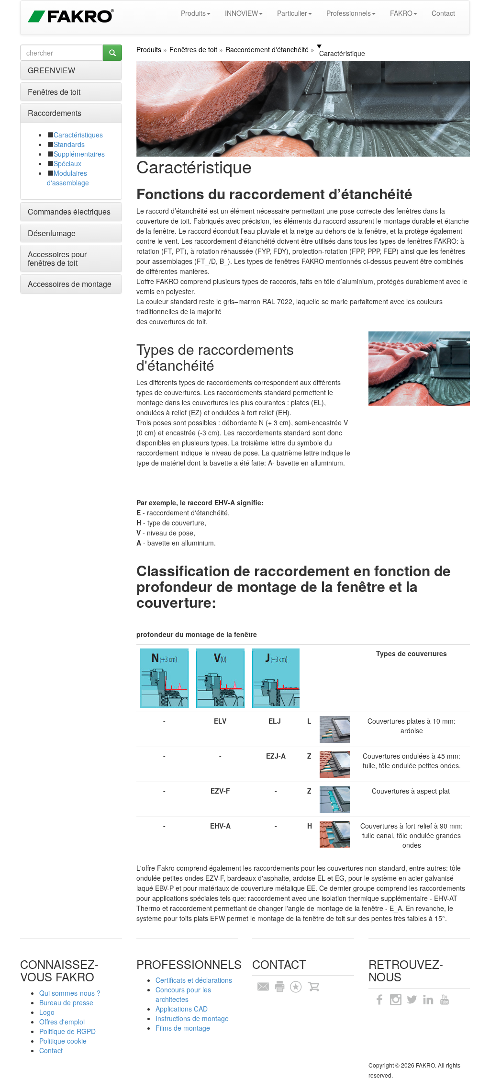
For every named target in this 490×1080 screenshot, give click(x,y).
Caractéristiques (78, 134)
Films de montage (183, 1028)
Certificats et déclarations (194, 980)
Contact (443, 13)
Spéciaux (67, 163)
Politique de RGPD (67, 1031)
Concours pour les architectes (183, 994)
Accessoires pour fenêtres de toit (57, 258)
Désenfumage (52, 233)
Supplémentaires (79, 154)
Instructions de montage (192, 1018)
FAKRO (401, 13)
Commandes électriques (69, 211)
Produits (193, 13)
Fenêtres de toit (54, 91)
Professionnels (348, 13)
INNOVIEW (241, 13)
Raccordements (54, 112)
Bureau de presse (66, 1002)
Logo (47, 1012)
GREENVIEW (51, 70)
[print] (279, 985)
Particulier (292, 13)
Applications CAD (182, 1008)
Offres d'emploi (62, 1021)
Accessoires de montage (69, 283)
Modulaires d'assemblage (68, 177)
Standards (69, 144)
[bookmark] (296, 985)
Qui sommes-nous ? (69, 993)
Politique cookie (63, 1041)
